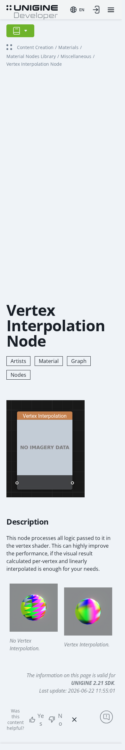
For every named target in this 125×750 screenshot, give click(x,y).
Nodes (18, 374)
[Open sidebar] (20, 30)
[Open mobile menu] (110, 9)
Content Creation (35, 47)
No (60, 719)
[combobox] (77, 9)
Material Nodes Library (31, 56)
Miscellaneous (76, 56)
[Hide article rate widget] (74, 719)
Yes (41, 719)
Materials (68, 47)
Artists (18, 361)
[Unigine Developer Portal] (32, 11)
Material (49, 361)
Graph (79, 361)
